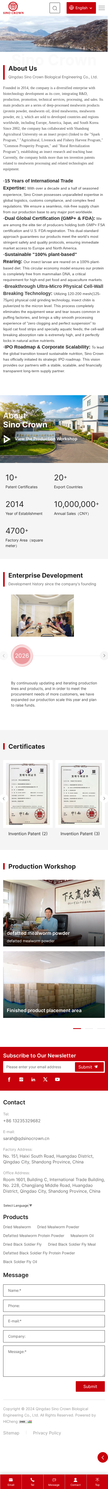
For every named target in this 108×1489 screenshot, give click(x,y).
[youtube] (57, 1079)
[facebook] (9, 1079)
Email (11, 1485)
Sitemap (11, 1433)
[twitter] (45, 1079)
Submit (85, 1067)
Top (97, 1485)
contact (76, 1485)
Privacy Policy (47, 1433)
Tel (32, 1485)
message (54, 1485)
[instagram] (21, 1079)
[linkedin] (33, 1079)
